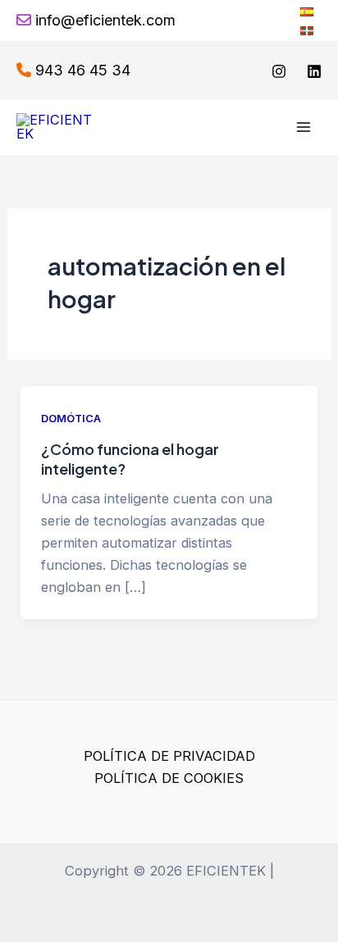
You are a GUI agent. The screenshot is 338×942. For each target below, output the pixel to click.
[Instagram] (279, 71)
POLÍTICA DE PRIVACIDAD (169, 756)
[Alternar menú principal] (303, 127)
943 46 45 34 (82, 70)
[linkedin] (314, 71)
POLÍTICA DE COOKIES (169, 778)
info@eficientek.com (105, 20)
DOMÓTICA (71, 418)
